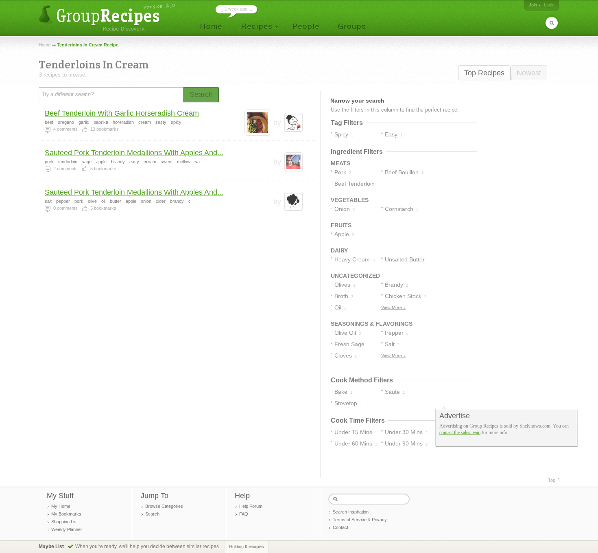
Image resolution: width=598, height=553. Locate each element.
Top (551, 480)
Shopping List (64, 521)
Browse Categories (164, 506)
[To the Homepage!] (108, 17)
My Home (60, 506)
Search (152, 513)
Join (533, 4)
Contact (340, 527)
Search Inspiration (351, 511)
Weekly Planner (66, 529)
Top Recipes (484, 73)
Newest (529, 73)
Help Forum (250, 506)
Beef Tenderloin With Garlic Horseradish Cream (122, 113)
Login (549, 4)
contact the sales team (459, 432)
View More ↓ (393, 307)
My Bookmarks (66, 513)
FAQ (243, 513)
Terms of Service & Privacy (360, 519)
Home (44, 44)
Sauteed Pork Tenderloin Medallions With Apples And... (134, 153)
